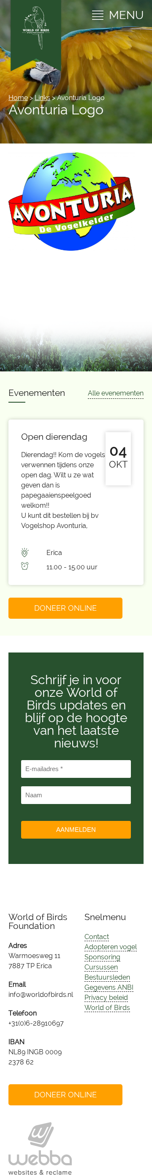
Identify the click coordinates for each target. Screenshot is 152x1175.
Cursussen (101, 967)
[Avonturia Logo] (71, 248)
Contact (96, 937)
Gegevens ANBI (108, 987)
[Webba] (40, 1148)
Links (42, 98)
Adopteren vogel (110, 947)
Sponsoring (102, 957)
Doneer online (65, 608)
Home (18, 98)
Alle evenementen (116, 393)
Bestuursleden (107, 977)
